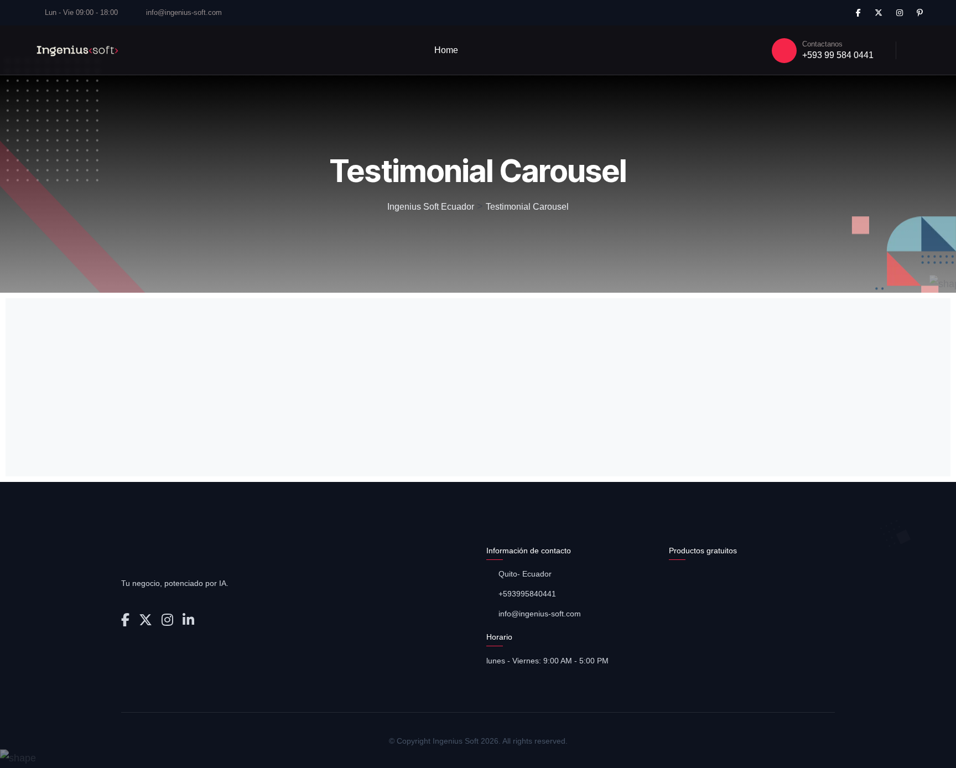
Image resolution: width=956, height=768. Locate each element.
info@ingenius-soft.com (184, 12)
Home (446, 50)
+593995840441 (527, 593)
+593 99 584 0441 (838, 55)
